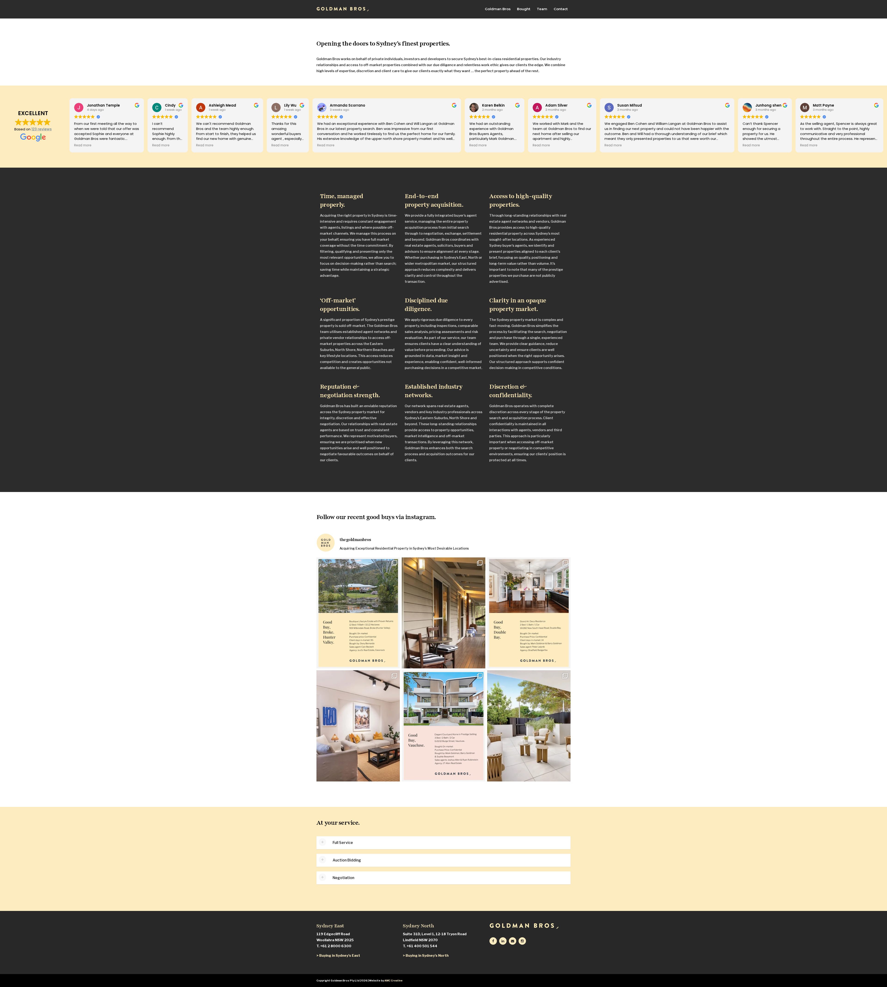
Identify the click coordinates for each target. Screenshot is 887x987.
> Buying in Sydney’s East (338, 955)
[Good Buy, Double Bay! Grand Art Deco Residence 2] (529, 613)
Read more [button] (82, 145)
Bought (523, 9)
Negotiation (343, 878)
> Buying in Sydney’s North (426, 955)
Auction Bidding (347, 860)
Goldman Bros (497, 9)
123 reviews (41, 129)
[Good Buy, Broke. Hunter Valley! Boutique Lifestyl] (358, 613)
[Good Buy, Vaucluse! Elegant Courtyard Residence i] (443, 725)
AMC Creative (393, 980)
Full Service (343, 842)
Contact (561, 9)
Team (542, 9)
